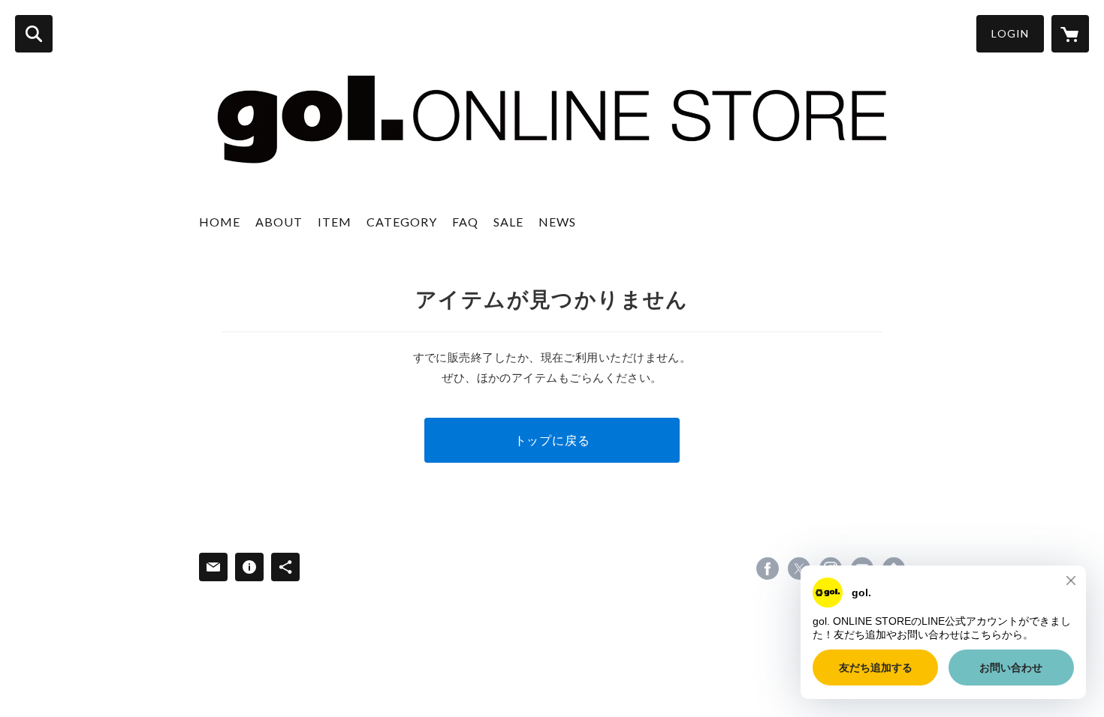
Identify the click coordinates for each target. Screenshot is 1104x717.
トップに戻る (552, 440)
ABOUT (279, 221)
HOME (219, 221)
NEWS (557, 221)
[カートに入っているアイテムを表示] (1070, 33)
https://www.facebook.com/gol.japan (767, 568)
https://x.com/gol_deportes (799, 568)
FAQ (465, 221)
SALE (508, 221)
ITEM (334, 221)
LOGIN (1010, 33)
